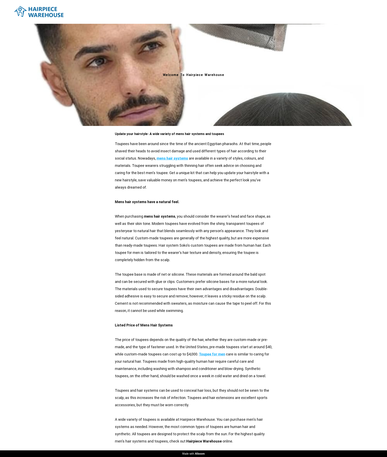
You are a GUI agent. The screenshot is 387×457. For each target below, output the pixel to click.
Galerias (293, 12)
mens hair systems (172, 158)
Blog (316, 12)
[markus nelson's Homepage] (45, 12)
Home (239, 12)
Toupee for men (212, 354)
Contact (361, 12)
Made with (193, 453)
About (337, 12)
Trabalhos (265, 12)
